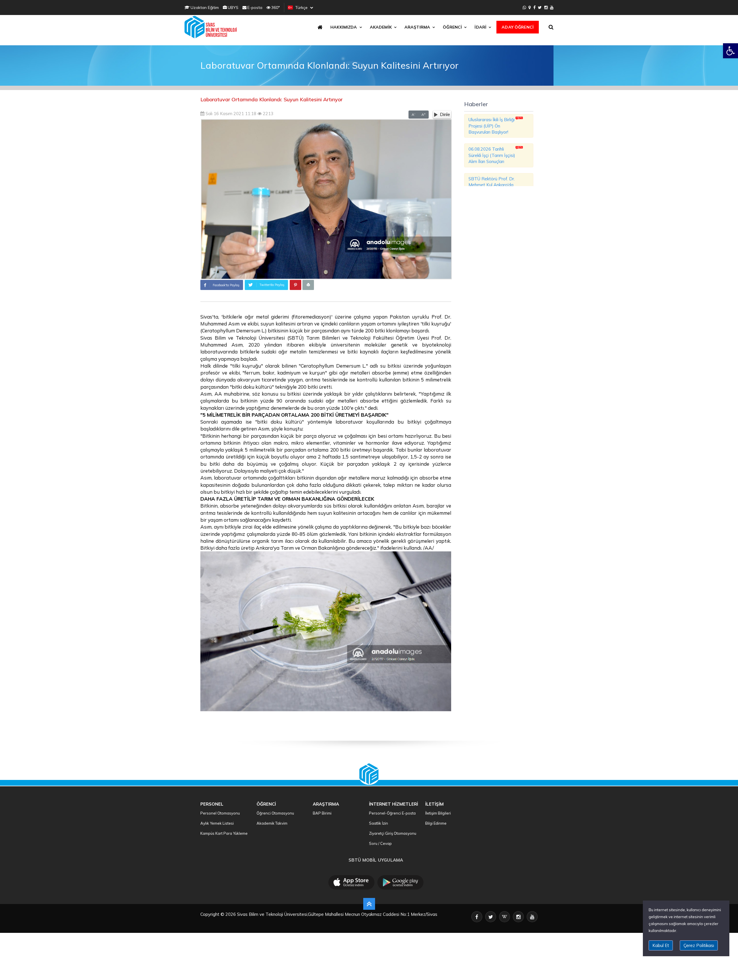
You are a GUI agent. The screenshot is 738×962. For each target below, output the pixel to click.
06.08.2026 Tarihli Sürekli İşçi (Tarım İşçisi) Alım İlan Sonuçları (491, 155)
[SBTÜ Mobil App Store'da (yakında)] (351, 882)
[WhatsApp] (524, 7)
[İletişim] (529, 7)
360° (275, 7)
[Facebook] (534, 7)
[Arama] (552, 27)
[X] (540, 7)
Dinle (445, 114)
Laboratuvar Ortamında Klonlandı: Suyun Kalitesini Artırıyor (271, 99)
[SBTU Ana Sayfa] (212, 27)
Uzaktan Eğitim (205, 7)
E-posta (254, 7)
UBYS (233, 7)
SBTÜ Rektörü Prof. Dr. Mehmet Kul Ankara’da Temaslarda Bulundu (491, 185)
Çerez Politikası (699, 945)
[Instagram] (546, 7)
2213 (267, 113)
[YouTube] (552, 7)
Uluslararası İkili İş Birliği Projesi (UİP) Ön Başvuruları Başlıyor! (491, 126)
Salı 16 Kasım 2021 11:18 (230, 113)
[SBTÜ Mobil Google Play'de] (400, 882)
